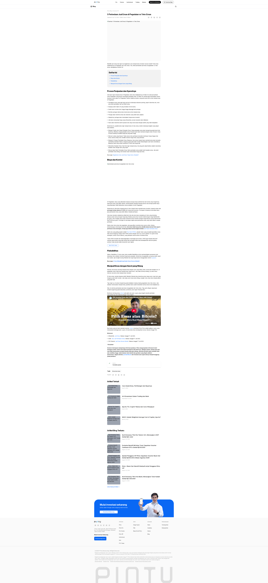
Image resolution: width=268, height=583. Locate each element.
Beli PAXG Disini (113, 245)
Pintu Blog (109, 10)
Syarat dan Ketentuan (98, 561)
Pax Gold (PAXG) (131, 232)
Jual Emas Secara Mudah (121, 341)
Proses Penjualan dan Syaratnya (119, 75)
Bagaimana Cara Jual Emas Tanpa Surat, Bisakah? (126, 155)
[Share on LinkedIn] (154, 17)
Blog (94, 6)
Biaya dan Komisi (115, 78)
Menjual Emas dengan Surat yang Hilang (121, 83)
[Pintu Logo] (96, 2)
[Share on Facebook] (151, 17)
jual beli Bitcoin (127, 354)
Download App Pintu (100, 538)
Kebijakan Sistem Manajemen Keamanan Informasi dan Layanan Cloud (122, 561)
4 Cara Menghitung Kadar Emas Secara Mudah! (126, 261)
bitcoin (122, 293)
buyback (154, 257)
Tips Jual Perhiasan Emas (118, 338)
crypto (131, 328)
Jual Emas (117, 336)
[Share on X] (149, 17)
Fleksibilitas (114, 81)
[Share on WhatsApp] (160, 17)
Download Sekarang (108, 512)
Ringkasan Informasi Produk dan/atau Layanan (143, 561)
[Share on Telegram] (157, 17)
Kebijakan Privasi (106, 561)
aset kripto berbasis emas (150, 228)
